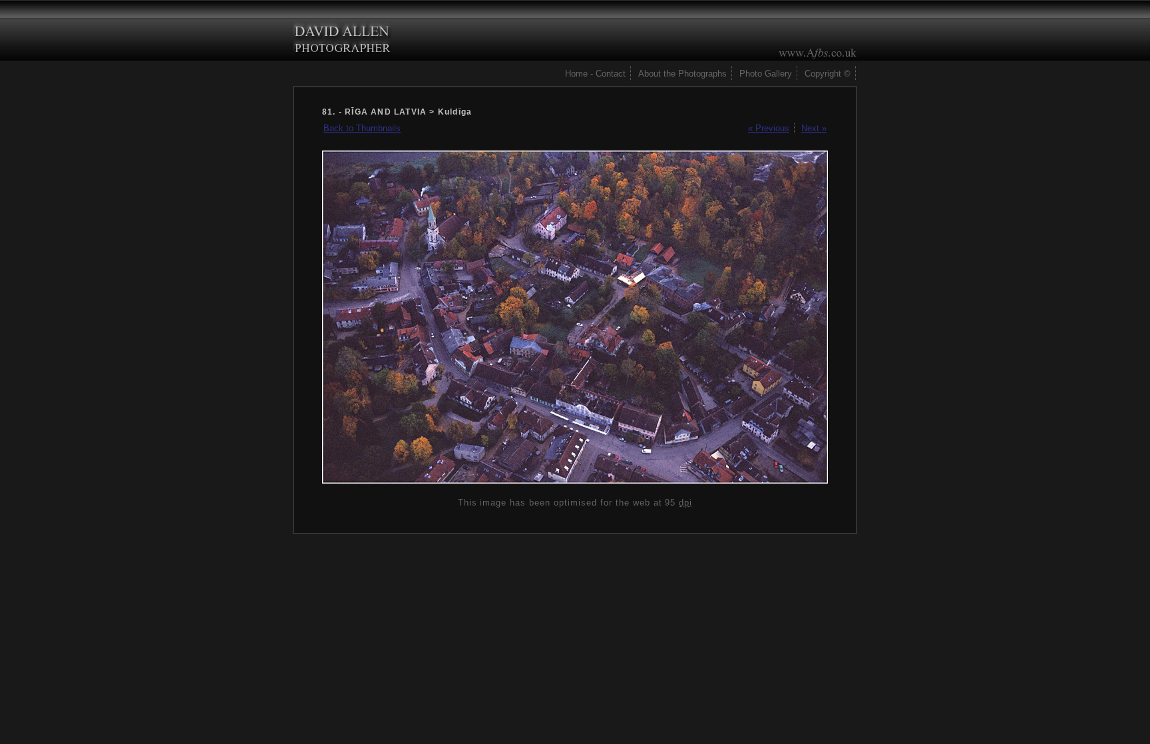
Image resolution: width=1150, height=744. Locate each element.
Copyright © (828, 74)
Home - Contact (595, 74)
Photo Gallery (765, 74)
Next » (814, 128)
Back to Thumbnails (362, 128)
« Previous (768, 128)
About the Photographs (682, 74)
